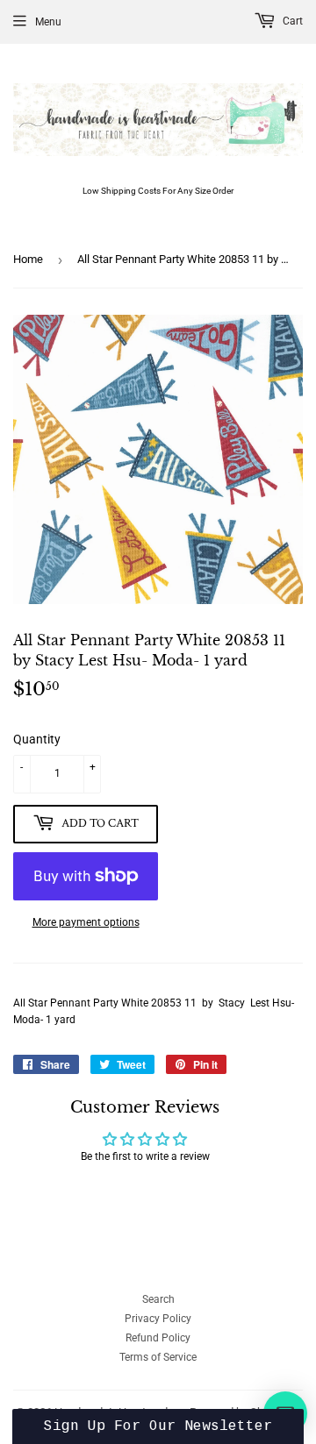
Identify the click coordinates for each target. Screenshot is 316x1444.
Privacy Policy (158, 1318)
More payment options (86, 922)
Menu (48, 22)
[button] (157, 1426)
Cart (291, 21)
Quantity (37, 739)
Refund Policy (158, 1338)
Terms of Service (158, 1357)
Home (28, 259)
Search (158, 1299)
